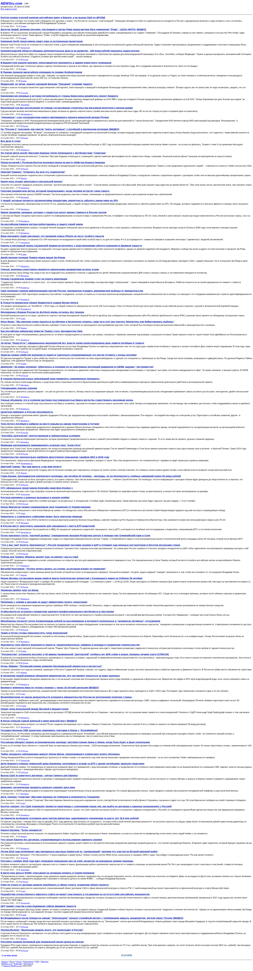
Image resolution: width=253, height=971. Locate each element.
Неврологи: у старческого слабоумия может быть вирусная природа (41, 516)
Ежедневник (28, 962)
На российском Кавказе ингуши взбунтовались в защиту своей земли (42, 224)
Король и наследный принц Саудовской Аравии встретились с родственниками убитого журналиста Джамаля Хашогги (71, 245)
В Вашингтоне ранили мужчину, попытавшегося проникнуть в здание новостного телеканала (56, 62)
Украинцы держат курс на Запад (19, 590)
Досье (12, 962)
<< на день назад (9, 955)
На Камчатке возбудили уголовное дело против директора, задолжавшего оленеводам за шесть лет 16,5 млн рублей (70, 818)
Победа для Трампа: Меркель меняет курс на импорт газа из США (39, 557)
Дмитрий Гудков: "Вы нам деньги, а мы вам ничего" (31, 466)
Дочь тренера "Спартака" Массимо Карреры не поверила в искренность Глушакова (50, 797)
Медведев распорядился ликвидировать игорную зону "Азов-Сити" (41, 445)
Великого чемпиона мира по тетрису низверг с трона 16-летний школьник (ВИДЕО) (50, 687)
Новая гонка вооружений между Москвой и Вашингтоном (34, 709)
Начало (4, 962)
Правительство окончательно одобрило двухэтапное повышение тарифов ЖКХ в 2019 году (55, 457)
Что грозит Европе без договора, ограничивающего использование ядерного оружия (51, 839)
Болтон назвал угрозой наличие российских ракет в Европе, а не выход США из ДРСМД (53, 17)
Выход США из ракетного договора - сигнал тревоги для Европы (39, 775)
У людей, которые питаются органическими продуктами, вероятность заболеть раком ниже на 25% (59, 200)
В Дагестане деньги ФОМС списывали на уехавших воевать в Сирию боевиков (47, 873)
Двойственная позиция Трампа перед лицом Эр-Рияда (33, 257)
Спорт (23, 159)
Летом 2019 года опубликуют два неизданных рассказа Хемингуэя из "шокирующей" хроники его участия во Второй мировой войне (79, 851)
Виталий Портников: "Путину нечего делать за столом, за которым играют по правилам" (53, 568)
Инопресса (25, 150)
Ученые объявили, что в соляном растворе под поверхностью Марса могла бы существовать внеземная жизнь (67, 400)
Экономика (25, 105)
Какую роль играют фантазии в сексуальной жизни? (32, 181)
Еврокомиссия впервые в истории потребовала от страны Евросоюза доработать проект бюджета (59, 96)
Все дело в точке (11, 141)
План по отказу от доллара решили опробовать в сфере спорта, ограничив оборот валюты (55, 884)
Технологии (25, 48)
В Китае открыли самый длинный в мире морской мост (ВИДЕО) (39, 721)
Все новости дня (9, 9)
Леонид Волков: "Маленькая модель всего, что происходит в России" (42, 930)
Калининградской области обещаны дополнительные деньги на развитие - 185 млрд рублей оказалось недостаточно (70, 51)
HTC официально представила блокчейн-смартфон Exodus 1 (37, 488)
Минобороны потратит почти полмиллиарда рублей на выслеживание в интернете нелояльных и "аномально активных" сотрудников (80, 621)
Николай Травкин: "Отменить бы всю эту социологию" (33, 172)
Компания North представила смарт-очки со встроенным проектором (42, 41)
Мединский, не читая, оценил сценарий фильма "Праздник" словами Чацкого (46, 84)
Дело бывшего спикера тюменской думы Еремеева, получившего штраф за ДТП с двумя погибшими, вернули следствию (72, 763)
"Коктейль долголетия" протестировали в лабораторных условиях (40, 435)
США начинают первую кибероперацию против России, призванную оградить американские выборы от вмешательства (72, 290)
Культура (24, 93)
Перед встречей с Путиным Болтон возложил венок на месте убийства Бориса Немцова (53, 162)
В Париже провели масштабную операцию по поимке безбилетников (41, 72)
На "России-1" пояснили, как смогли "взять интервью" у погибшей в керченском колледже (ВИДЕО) (60, 129)
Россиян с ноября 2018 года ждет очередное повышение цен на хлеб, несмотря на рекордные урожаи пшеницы (67, 861)
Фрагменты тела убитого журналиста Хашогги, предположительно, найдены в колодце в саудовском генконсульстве (70, 645)
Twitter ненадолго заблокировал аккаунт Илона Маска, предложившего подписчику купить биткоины (60, 754)
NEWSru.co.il (6, 964)
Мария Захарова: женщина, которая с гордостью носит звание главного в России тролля (53, 212)
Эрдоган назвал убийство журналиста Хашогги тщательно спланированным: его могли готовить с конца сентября (69, 355)
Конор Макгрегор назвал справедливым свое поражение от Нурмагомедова (46, 507)
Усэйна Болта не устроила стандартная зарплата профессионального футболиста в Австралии (57, 611)
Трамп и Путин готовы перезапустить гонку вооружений (34, 633)
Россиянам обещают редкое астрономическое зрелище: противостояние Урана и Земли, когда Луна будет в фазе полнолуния (75, 742)
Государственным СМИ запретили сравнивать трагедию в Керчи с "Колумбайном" (49, 730)
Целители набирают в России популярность (27, 412)
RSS (37, 962)
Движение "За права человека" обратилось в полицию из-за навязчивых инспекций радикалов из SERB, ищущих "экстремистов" (77, 367)
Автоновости (26, 309)
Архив (18, 962)
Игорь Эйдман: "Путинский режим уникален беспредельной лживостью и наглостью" (51, 666)
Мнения (24, 178)
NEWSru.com (11, 3)
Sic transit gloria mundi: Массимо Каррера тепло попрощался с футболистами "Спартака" (53, 153)
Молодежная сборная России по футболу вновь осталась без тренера (42, 312)
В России (24, 60)
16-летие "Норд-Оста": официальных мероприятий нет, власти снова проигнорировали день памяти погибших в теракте (72, 343)
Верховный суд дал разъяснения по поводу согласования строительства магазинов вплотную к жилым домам (67, 108)
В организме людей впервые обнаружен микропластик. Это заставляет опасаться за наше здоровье (60, 675)
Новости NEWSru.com (12, 966)
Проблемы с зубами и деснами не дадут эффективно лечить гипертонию (44, 602)
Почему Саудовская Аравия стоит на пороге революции (34, 279)
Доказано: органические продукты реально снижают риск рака (38, 787)
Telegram (44, 962)
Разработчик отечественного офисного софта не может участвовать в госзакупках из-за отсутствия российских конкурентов (75, 894)
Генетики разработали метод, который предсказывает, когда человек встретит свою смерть (55, 191)
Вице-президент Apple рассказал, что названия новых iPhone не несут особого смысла (52, 236)
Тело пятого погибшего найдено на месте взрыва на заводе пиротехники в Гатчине (50, 424)
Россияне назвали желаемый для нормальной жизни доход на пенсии (42, 942)
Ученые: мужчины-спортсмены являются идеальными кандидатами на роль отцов (50, 269)
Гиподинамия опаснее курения (19, 388)
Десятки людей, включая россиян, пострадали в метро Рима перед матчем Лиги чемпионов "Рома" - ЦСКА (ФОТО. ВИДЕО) (73, 29)
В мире (23, 26)
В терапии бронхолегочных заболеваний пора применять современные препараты (50, 378)
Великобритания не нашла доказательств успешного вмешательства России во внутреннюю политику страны (66, 697)
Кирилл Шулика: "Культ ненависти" (22, 830)
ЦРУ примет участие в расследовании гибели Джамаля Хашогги (38, 906)
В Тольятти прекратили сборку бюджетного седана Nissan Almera (39, 302)
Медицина (25, 197)
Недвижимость (27, 114)
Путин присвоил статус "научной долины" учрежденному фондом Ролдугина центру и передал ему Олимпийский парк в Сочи (75, 535)
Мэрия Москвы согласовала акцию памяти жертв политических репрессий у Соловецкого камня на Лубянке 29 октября (71, 578)
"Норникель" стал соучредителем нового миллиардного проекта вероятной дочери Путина (55, 117)
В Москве (18, 964)
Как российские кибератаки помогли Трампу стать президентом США (41, 331)
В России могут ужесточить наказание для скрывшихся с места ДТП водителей (48, 526)
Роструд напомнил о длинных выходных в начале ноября (35, 497)
